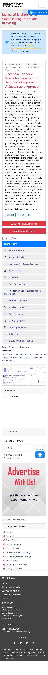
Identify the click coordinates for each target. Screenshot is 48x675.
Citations (13, 277)
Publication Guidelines (11, 594)
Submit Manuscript (18, 300)
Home (4, 583)
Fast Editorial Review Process (23, 264)
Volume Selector (17, 320)
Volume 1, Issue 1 (13, 458)
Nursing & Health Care (15, 568)
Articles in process (18, 307)
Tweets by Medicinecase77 (14, 519)
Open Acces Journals (11, 587)
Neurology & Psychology (16, 564)
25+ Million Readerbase (25, 223)
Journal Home (10, 243)
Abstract (10, 214)
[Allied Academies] (13, 4)
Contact (5, 598)
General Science (12, 548)
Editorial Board (16, 250)
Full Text (20, 214)
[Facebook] (14, 642)
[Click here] (24, 374)
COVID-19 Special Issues (21, 341)
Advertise (14, 334)
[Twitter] (21, 642)
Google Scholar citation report (16, 347)
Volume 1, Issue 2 (13, 454)
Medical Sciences (13, 560)
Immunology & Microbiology (18, 556)
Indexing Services (17, 327)
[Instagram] (33, 642)
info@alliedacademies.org (19, 631)
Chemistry (10, 532)
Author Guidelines (18, 257)
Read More (12, 431)
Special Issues (16, 314)
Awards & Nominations (24, 231)
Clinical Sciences (12, 540)
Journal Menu (10, 238)
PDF (29, 214)
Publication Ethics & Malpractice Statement (22, 292)
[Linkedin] (27, 642)
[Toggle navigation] (42, 5)
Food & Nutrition (13, 544)
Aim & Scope (15, 270)
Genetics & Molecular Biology (18, 552)
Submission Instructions (12, 591)
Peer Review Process (19, 284)
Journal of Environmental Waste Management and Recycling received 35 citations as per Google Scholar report (24, 357)
